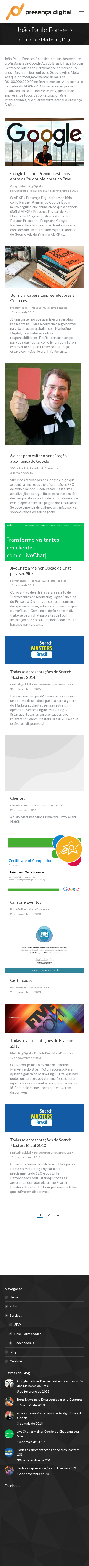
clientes (15, 805)
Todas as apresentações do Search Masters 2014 (48, 1452)
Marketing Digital (30, 186)
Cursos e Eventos (25, 902)
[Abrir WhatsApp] (78, 1555)
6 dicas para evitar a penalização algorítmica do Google (50, 1415)
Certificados (21, 980)
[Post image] (9, 1383)
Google (14, 186)
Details (44, 763)
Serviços (16, 1315)
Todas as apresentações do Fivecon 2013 (46, 1468)
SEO (13, 468)
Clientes (17, 798)
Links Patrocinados (27, 1334)
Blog (13, 1352)
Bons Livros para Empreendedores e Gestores (50, 1399)
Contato (16, 1361)
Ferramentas (18, 580)
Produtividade (19, 307)
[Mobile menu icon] (81, 11)
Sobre (14, 1306)
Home (14, 1297)
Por (28, 190)
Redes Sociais (24, 1343)
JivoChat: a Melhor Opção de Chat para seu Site (48, 1434)
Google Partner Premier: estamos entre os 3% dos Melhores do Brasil (50, 1383)
